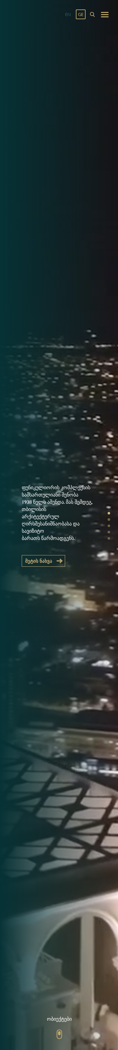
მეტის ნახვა (38, 561)
